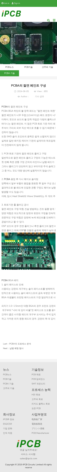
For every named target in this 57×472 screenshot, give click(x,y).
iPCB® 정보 (8, 419)
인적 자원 (7, 433)
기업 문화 (7, 428)
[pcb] (11, 13)
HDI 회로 (36, 394)
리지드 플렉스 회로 (41, 403)
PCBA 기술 (9, 73)
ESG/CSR (7, 423)
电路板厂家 (37, 419)
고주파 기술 (47, 67)
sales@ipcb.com (28, 458)
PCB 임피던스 (38, 379)
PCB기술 (28, 67)
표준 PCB (36, 408)
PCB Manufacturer (40, 433)
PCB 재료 (36, 374)
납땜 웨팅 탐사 (17, 348)
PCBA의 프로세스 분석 (20, 343)
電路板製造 (37, 423)
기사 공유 (39, 96)
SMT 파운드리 (38, 383)
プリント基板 (38, 428)
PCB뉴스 (9, 67)
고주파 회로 (37, 399)
